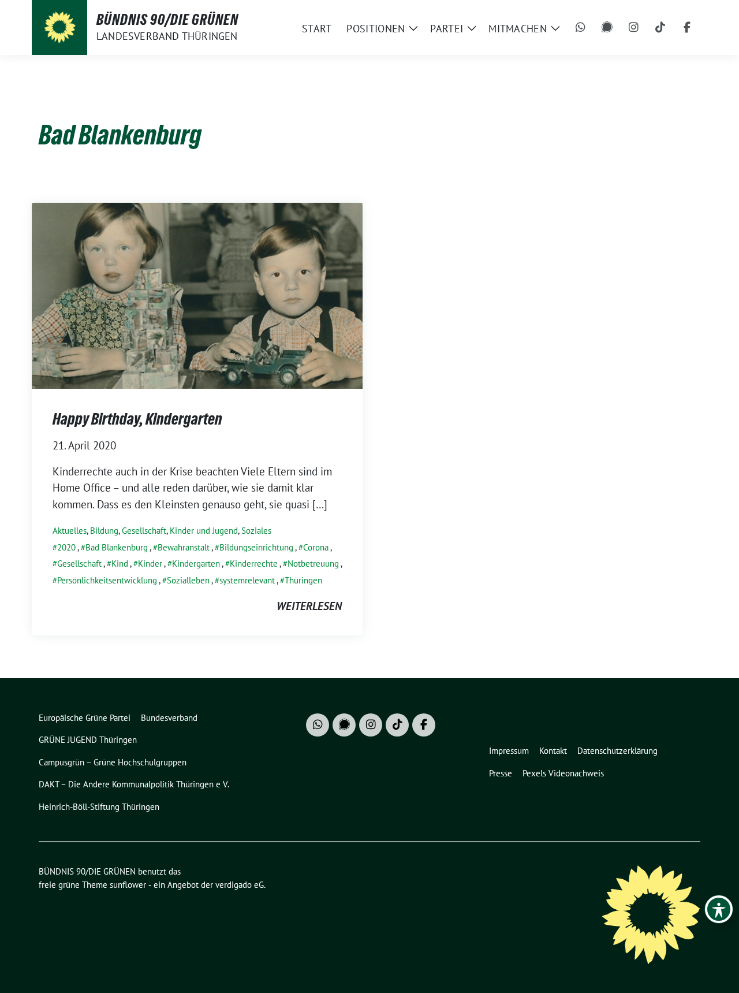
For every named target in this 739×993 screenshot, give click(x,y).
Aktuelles (70, 530)
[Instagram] (633, 27)
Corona (316, 547)
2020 (66, 547)
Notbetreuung (313, 563)
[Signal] (607, 27)
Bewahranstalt (184, 547)
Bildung (104, 530)
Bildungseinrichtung (256, 547)
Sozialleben (188, 580)
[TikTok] (660, 27)
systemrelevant (247, 580)
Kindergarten (196, 563)
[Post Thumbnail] (197, 294)
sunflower (128, 884)
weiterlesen (309, 606)
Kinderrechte (254, 563)
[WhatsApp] (580, 27)
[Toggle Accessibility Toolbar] (719, 909)
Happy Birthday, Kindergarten (137, 419)
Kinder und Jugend (204, 530)
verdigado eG (239, 884)
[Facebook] (687, 27)
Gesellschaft (144, 530)
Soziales (256, 530)
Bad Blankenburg (116, 547)
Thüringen (303, 580)
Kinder (150, 563)
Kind (119, 563)
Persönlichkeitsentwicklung (107, 580)
